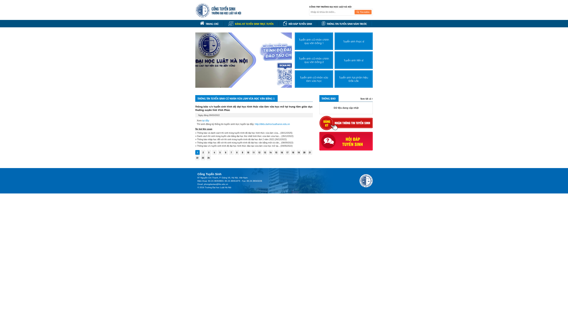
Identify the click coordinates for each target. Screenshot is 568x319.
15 (276, 152)
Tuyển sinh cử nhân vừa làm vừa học (314, 79)
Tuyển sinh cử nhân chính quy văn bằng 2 (314, 60)
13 (265, 152)
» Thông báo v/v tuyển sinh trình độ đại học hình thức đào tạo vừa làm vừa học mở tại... (237, 146)
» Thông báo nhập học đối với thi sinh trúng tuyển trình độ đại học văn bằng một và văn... (238, 142)
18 (293, 152)
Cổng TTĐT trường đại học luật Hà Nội (330, 6)
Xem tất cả (365, 98)
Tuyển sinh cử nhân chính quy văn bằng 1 (314, 41)
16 (282, 152)
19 (299, 152)
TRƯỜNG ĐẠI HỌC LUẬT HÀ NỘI (226, 13)
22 (197, 157)
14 (271, 152)
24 (209, 157)
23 (203, 157)
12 (259, 152)
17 (287, 152)
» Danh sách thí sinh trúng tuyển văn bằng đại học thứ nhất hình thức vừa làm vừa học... (238, 136)
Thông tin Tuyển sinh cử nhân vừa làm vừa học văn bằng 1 (236, 98)
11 (254, 152)
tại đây (205, 120)
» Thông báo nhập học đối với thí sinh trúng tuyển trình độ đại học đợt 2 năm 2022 (234, 139)
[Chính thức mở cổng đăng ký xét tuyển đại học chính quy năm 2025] (243, 60)
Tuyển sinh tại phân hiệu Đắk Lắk (353, 79)
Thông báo (329, 98)
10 (248, 152)
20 (304, 152)
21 (310, 152)
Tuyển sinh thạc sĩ (353, 41)
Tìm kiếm (364, 12)
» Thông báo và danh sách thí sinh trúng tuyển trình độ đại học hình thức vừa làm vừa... (237, 133)
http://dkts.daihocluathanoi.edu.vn (272, 124)
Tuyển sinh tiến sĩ (353, 60)
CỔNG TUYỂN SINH (223, 8)
